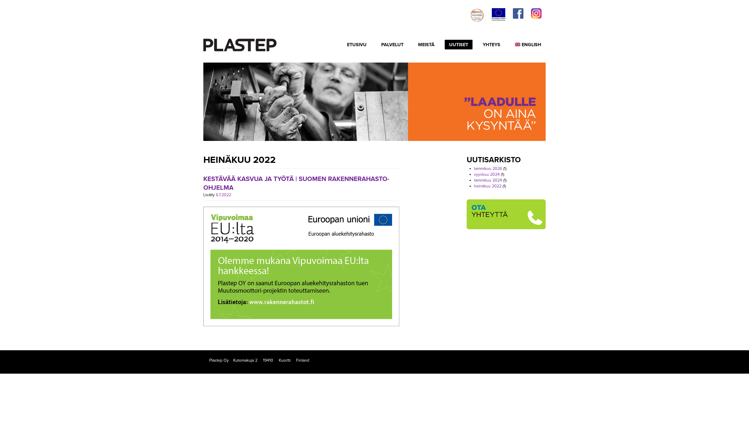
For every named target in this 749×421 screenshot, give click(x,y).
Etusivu (357, 45)
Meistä (426, 45)
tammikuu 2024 (488, 180)
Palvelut (392, 45)
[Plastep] (239, 44)
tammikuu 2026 (488, 168)
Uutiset (458, 45)
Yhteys (491, 45)
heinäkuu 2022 (487, 186)
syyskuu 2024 (487, 174)
